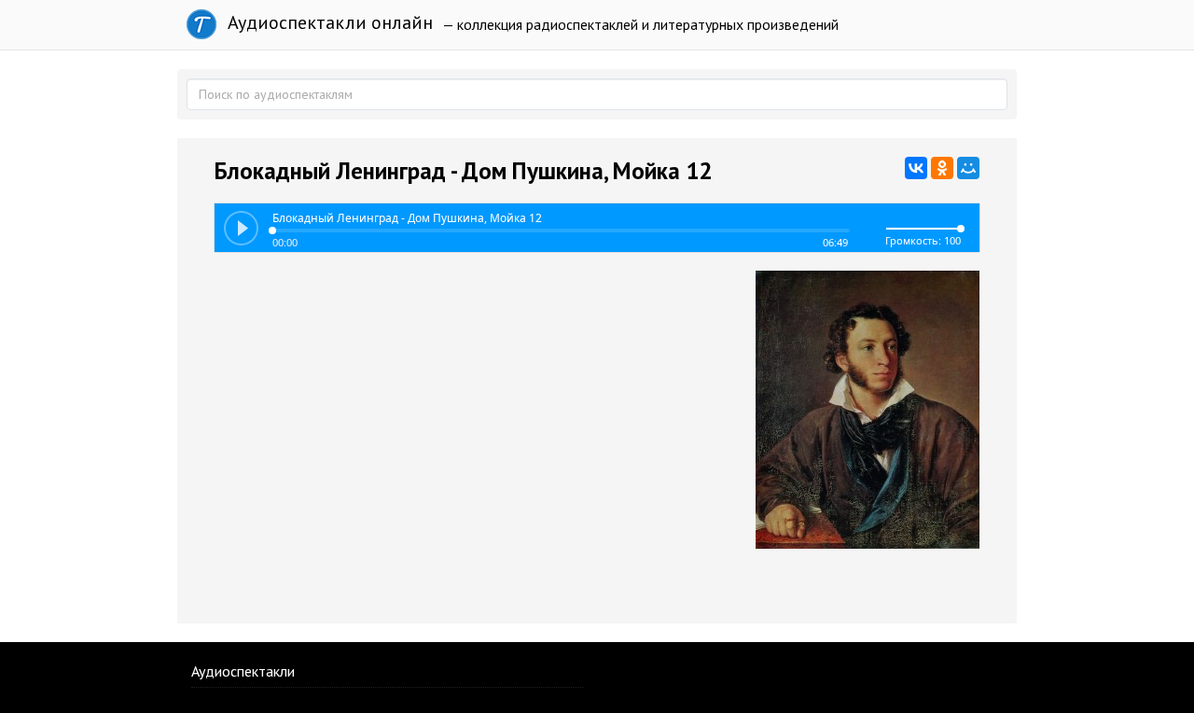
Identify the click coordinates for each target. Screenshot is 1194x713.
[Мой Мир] (968, 168)
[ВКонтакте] (916, 168)
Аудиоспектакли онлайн (328, 22)
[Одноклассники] (942, 168)
